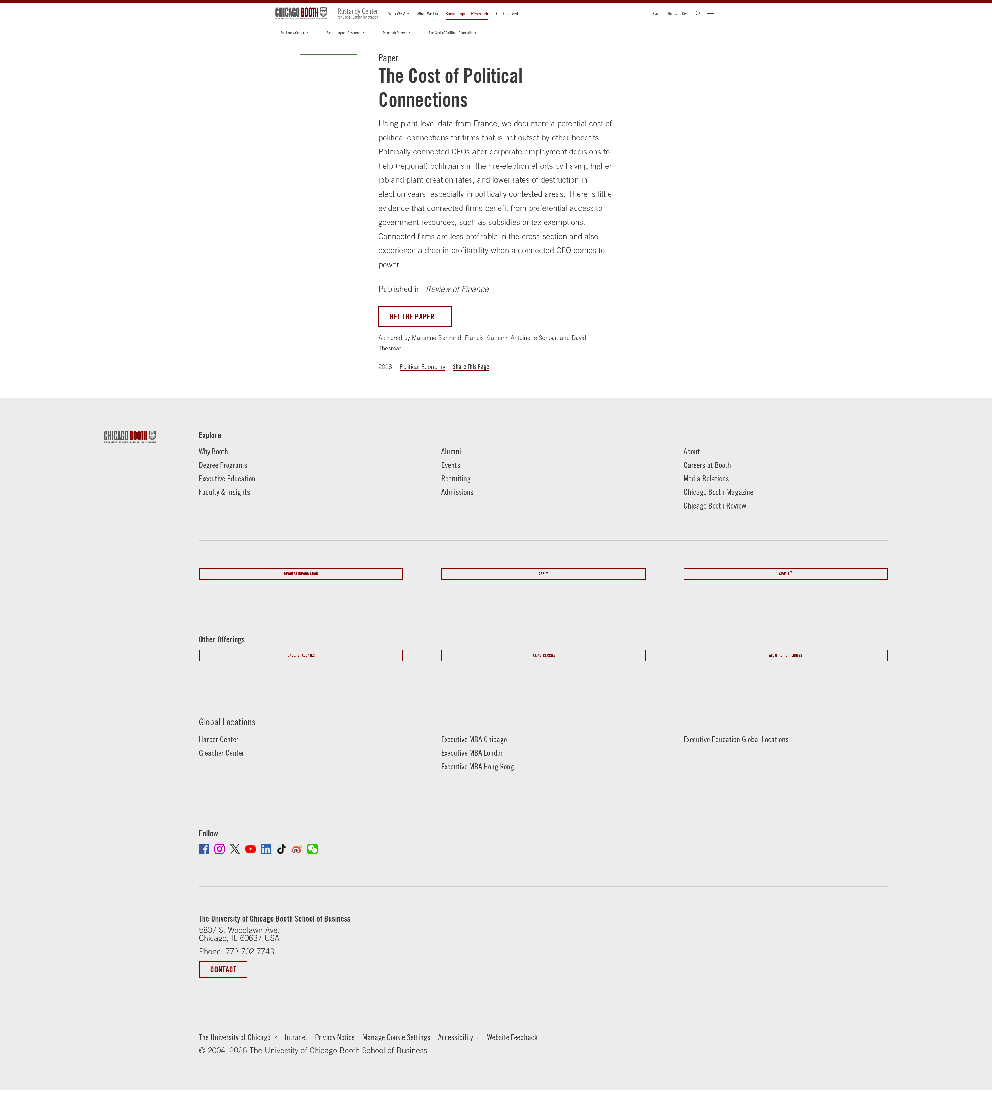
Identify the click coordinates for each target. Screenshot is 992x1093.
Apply (543, 573)
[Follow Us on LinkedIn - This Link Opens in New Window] (266, 849)
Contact (223, 969)
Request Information (301, 573)
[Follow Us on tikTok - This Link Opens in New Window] (281, 849)
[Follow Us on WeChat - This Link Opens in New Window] (312, 849)
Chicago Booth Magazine (718, 492)
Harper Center (218, 739)
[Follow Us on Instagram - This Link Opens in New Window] (219, 849)
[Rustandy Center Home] (355, 13)
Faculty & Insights (224, 492)
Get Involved (507, 14)
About (692, 451)
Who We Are (398, 14)
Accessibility (455, 1037)
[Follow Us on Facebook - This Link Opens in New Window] (204, 849)
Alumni (451, 451)
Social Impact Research (467, 14)
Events (657, 13)
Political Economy (422, 366)
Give (685, 13)
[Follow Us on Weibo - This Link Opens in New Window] (297, 849)
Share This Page (471, 366)
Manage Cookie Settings (396, 1037)
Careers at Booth (707, 465)
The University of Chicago (234, 1037)
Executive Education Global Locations (736, 739)
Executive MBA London (472, 753)
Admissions (457, 492)
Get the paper (412, 316)
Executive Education (227, 478)
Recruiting (456, 478)
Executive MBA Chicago (474, 739)
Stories (672, 13)
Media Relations (706, 478)
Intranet (296, 1037)
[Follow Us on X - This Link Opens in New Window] (235, 849)
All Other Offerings (785, 655)
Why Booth (213, 451)
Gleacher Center (221, 753)
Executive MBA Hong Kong (477, 766)
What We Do (427, 14)
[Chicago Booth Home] (301, 13)
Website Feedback (512, 1037)
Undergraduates (301, 655)
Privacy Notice (335, 1037)
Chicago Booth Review (715, 505)
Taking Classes (543, 655)
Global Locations (227, 722)
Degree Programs (223, 465)
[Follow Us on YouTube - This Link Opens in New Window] (250, 849)
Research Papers (394, 32)
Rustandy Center (292, 32)
